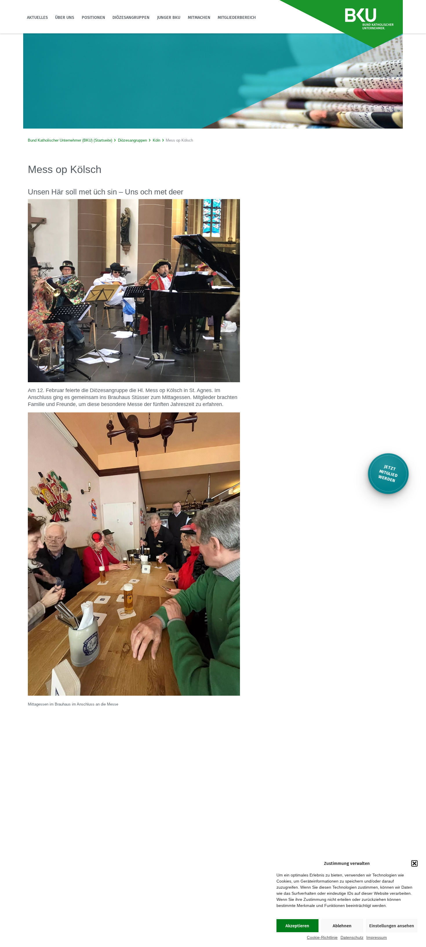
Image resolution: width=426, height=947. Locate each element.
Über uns (64, 17)
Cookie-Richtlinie (322, 937)
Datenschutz (352, 937)
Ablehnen (342, 925)
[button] (414, 863)
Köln (156, 140)
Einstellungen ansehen (391, 925)
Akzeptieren (297, 925)
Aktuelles (37, 17)
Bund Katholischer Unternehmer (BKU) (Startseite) (70, 140)
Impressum (376, 937)
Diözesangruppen (131, 17)
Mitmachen (199, 17)
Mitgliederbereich (237, 17)
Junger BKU (168, 17)
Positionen (93, 17)
